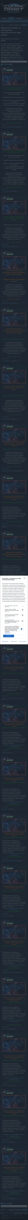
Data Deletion (5, 641)
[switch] (22, 610)
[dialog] (14, 610)
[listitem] (14, 606)
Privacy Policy (22, 641)
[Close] (24, 578)
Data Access (14, 641)
